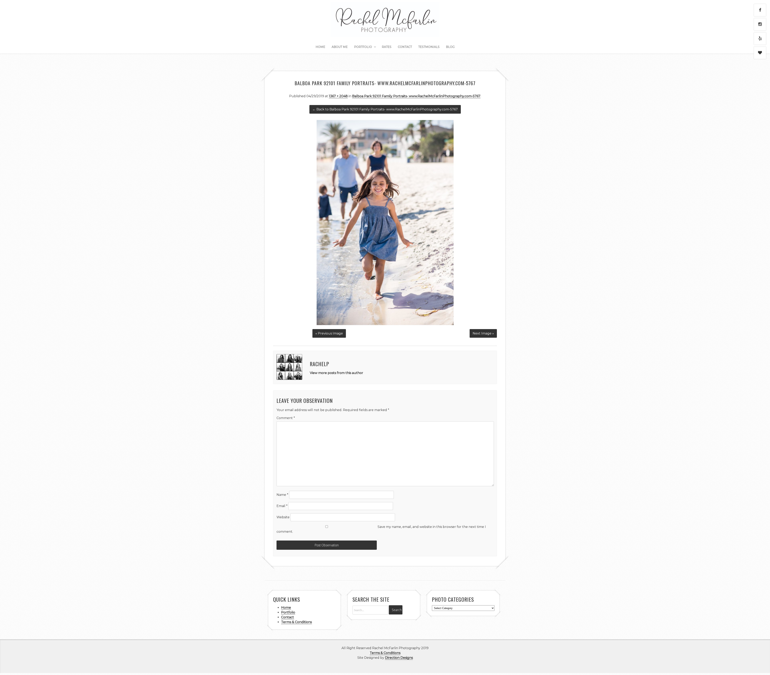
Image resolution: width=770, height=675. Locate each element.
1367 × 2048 (338, 96)
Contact (405, 47)
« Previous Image (329, 333)
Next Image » (483, 333)
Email (282, 506)
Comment (286, 418)
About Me (340, 47)
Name (282, 495)
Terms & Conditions (296, 622)
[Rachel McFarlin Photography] (385, 32)
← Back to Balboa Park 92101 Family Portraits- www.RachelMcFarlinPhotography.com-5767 (385, 109)
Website (283, 517)
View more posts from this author (336, 373)
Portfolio (363, 47)
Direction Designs (399, 658)
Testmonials (429, 47)
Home (320, 47)
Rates (386, 47)
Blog (450, 47)
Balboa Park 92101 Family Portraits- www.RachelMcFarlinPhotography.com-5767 (416, 96)
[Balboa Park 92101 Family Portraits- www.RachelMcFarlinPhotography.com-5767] (385, 324)
